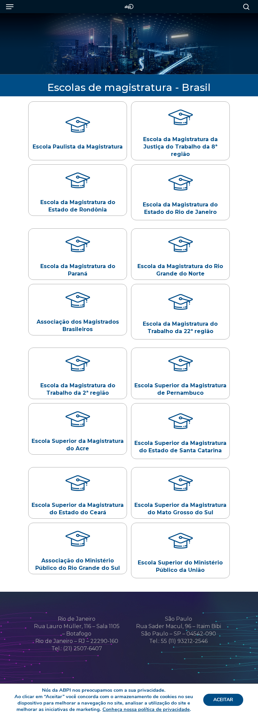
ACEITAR (223, 699)
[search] (244, 6)
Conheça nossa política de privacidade (146, 709)
